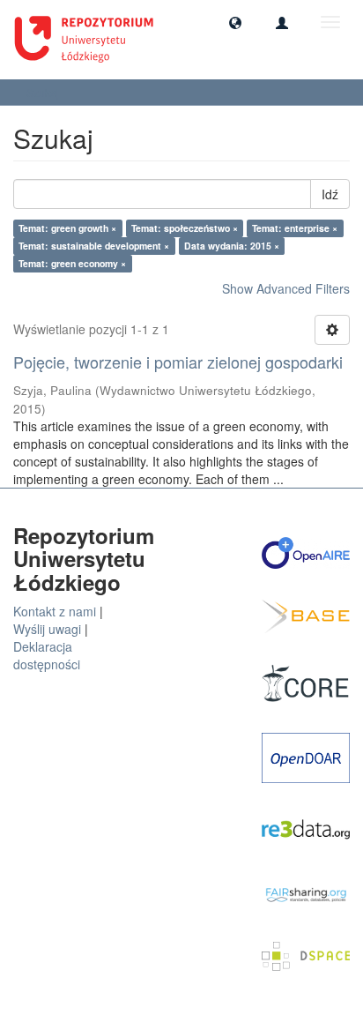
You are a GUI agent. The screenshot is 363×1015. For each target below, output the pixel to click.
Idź (330, 194)
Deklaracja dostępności (46, 655)
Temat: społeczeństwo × (184, 228)
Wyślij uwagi (47, 629)
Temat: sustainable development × (94, 245)
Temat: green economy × (72, 263)
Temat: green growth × (67, 228)
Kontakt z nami (54, 611)
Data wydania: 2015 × (231, 245)
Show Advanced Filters (286, 288)
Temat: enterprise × (294, 228)
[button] (235, 22)
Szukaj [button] (44, 92)
